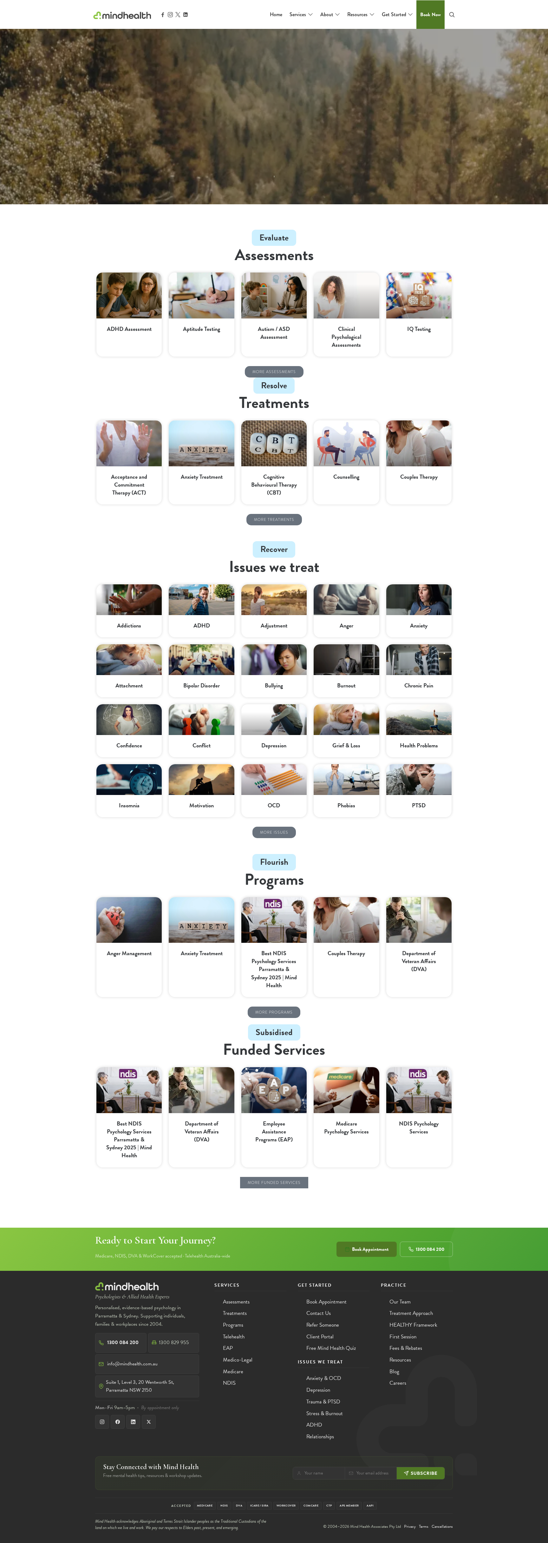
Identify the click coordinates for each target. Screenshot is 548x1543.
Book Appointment (370, 1249)
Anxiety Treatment (202, 476)
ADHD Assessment (129, 329)
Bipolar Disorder (201, 685)
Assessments (236, 1302)
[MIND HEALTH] (122, 14)
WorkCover (286, 1505)
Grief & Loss (346, 745)
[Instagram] (102, 1422)
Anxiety (418, 625)
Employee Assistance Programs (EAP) (274, 1131)
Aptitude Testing (201, 329)
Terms (423, 1526)
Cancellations (442, 1526)
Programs (274, 879)
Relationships (320, 1437)
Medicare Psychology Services (346, 1127)
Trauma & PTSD (323, 1402)
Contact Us (318, 1313)
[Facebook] (118, 1422)
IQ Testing (419, 329)
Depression (273, 745)
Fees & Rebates (405, 1348)
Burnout (346, 685)
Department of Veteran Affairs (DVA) (419, 961)
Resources (400, 1360)
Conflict (201, 745)
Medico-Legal (237, 1360)
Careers (397, 1383)
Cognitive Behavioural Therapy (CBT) (274, 484)
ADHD (201, 625)
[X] (149, 1422)
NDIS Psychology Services (419, 1127)
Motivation (201, 805)
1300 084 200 (430, 1249)
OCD (274, 805)
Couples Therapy (419, 476)
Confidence (129, 745)
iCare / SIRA (259, 1505)
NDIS (229, 1383)
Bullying (274, 685)
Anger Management (129, 953)
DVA (239, 1505)
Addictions (129, 625)
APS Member (349, 1505)
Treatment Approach (411, 1313)
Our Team (400, 1302)
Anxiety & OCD (323, 1378)
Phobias (346, 805)
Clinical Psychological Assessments (346, 337)
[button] (274, 372)
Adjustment (274, 625)
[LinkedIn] (133, 1422)
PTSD (419, 805)
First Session (402, 1337)
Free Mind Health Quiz (331, 1348)
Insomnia (129, 805)
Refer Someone (322, 1325)
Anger (346, 625)
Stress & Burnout (324, 1413)
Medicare (233, 1372)
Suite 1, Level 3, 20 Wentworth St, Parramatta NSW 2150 (140, 1386)
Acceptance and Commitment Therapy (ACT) (129, 484)
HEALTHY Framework (413, 1325)
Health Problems (419, 745)
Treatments (235, 1313)
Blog (394, 1372)
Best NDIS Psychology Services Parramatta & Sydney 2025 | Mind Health (274, 969)
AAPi (370, 1505)
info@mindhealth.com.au (132, 1364)
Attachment (129, 685)
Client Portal (320, 1337)
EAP (228, 1348)
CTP (329, 1505)
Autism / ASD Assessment (274, 333)
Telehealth (234, 1337)
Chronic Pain (418, 685)
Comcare (310, 1505)
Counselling (346, 476)
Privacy (410, 1526)
